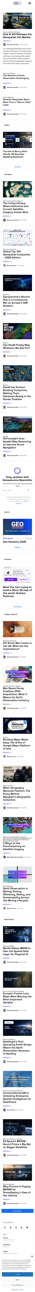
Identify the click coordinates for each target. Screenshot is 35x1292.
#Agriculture (7, 837)
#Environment (22, 837)
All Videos (17, 167)
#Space (12, 73)
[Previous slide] (3, 140)
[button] (32, 1256)
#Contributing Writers (10, 201)
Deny (17, 1280)
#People (17, 32)
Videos (5, 1251)
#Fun (12, 786)
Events (5, 1238)
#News (12, 946)
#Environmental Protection (12, 838)
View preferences (17, 1285)
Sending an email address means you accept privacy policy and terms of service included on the (18, 500)
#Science (11, 97)
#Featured (6, 73)
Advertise (6, 1245)
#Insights (13, 249)
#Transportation (13, 841)
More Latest (17, 1211)
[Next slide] (32, 140)
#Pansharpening (8, 840)
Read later (26, 195)
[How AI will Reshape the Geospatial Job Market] (17, 21)
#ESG (23, 838)
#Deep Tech (14, 1139)
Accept (17, 1274)
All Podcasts (18, 607)
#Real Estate (18, 840)
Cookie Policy (14, 1289)
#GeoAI (12, 32)
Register (17, 547)
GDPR (21, 1289)
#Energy (14, 837)
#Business (6, 32)
